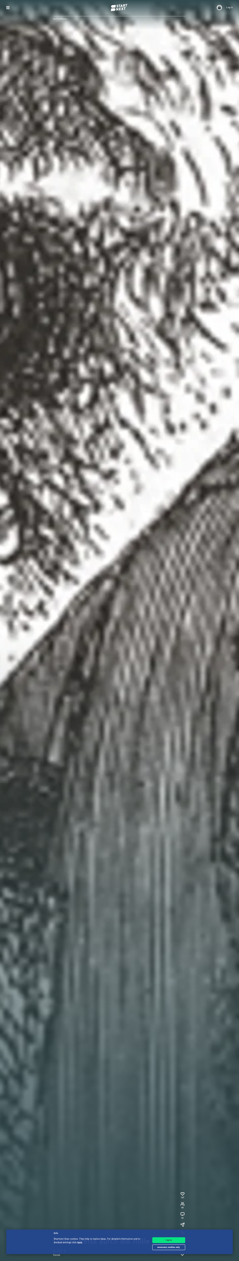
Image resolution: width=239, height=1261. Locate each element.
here (79, 1242)
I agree (168, 1240)
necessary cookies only (168, 1247)
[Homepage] (119, 7)
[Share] (182, 1225)
